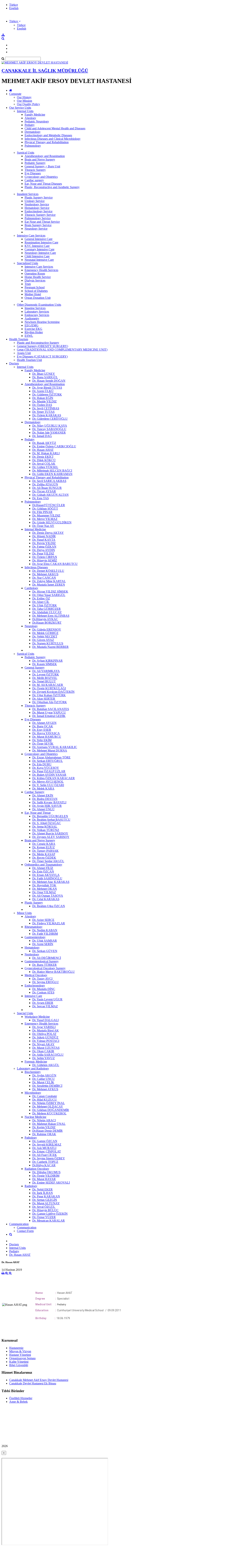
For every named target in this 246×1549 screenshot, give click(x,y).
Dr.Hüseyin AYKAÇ (45, 619)
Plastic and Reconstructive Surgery (38, 342)
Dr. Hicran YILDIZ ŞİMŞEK (50, 591)
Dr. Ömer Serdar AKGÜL (48, 861)
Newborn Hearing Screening (42, 322)
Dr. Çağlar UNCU (43, 1078)
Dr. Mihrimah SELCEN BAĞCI (52, 470)
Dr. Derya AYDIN (43, 550)
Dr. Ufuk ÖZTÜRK (44, 605)
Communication (19, 1224)
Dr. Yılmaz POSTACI (45, 1040)
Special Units (25, 1013)
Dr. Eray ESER (41, 729)
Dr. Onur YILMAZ (44, 892)
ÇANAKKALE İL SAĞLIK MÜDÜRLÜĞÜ (45, 70)
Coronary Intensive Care (39, 249)
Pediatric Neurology (37, 121)
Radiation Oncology (37, 1168)
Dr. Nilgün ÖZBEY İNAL (48, 1103)
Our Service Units (20, 107)
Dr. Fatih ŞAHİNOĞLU (47, 878)
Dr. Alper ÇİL (40, 602)
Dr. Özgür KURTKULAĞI (49, 688)
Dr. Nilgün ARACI (44, 1120)
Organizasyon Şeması (22, 1358)
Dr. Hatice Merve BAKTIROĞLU (53, 971)
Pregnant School (35, 287)
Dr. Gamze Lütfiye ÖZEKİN (50, 1213)
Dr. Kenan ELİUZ (43, 847)
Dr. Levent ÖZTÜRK (45, 674)
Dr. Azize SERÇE (43, 919)
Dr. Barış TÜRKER (44, 964)
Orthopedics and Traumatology (43, 864)
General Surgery (35, 667)
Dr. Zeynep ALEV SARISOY (50, 837)
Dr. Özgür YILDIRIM (45, 1175)
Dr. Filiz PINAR (42, 512)
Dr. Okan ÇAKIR (43, 1051)
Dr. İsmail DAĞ (42, 436)
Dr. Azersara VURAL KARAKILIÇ (54, 747)
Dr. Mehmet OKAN (44, 888)
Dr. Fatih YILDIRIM (45, 933)
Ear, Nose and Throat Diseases (43, 183)
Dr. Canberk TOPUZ (45, 1161)
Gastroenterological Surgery (42, 961)
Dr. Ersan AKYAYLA (46, 875)
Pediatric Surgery (35, 163)
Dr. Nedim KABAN (44, 930)
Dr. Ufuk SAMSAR (44, 940)
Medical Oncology (36, 975)
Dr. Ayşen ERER (42, 1002)
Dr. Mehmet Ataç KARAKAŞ (50, 881)
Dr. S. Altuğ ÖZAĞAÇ (46, 823)
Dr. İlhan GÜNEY (43, 373)
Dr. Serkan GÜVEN (44, 951)
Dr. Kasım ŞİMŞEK (44, 664)
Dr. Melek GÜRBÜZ (45, 633)
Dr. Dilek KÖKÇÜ (44, 460)
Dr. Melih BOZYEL (44, 678)
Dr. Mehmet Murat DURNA (49, 750)
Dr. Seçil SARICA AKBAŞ (49, 481)
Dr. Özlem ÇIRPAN (44, 557)
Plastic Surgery (34, 902)
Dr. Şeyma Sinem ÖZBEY (48, 1158)
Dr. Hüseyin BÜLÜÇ (45, 1210)
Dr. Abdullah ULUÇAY (47, 612)
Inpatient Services (27, 194)
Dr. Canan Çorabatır (44, 1096)
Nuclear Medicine (35, 1116)
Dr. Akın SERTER (43, 698)
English (13, 8)
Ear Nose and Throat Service (42, 221)
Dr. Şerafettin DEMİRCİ (47, 1085)
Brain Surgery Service (38, 225)
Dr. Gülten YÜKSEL (45, 467)
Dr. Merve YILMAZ (44, 519)
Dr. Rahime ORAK (44, 1134)
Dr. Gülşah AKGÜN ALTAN (50, 494)
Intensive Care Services (31, 235)
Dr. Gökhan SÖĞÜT (45, 508)
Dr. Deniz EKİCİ (42, 456)
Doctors (14, 363)
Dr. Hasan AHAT (43, 449)
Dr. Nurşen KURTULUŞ (47, 643)
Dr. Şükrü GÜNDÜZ (45, 1037)
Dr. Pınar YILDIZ (43, 553)
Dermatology (33, 131)
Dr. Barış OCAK (42, 726)
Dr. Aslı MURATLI (44, 1148)
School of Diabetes (36, 290)
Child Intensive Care (37, 256)
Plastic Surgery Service (39, 197)
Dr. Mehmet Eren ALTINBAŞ (50, 615)
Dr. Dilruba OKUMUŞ (46, 1172)
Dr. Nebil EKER (42, 1189)
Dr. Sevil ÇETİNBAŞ (45, 408)
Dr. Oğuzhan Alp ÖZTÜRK (49, 702)
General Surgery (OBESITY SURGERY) (42, 346)
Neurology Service (36, 228)
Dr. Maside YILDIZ (44, 401)
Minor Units (24, 913)
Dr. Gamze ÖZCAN (44, 1141)
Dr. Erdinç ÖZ (41, 598)
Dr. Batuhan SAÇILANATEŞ (50, 709)
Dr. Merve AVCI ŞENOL (48, 781)
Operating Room (35, 273)
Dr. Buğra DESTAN (44, 799)
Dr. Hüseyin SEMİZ (44, 560)
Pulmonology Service (38, 218)
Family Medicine (35, 114)
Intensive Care (33, 996)
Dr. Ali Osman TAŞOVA (47, 895)
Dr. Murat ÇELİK (43, 1082)
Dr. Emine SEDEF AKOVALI (51, 1182)
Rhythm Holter (34, 332)
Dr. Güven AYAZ (43, 640)
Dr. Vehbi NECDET (44, 636)
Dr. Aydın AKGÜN (44, 1075)
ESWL (29, 335)
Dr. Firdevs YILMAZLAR (48, 923)
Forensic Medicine (36, 1061)
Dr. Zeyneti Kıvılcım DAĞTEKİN (53, 691)
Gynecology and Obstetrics (41, 176)
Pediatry (30, 125)
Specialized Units (27, 263)
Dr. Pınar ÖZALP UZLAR (48, 771)
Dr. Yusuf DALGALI (45, 1020)
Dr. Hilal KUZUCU (44, 1099)
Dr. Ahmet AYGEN (44, 722)
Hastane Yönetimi (20, 1354)
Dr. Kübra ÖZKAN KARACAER (53, 778)
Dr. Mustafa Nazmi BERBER (50, 646)
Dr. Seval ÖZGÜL (43, 1206)
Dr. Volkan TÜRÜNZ (45, 830)
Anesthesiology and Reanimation (45, 156)
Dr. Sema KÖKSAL (44, 826)
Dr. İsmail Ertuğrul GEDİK (49, 716)
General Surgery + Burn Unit (42, 166)
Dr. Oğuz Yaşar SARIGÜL (48, 595)
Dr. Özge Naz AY (43, 525)
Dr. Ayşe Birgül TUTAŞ (47, 387)
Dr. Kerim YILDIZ (44, 1127)
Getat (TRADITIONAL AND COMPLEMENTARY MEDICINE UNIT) (62, 349)
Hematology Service (37, 207)
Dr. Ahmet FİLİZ (42, 868)
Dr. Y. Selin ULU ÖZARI (48, 785)
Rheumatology (33, 926)
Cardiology (31, 588)
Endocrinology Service (38, 211)
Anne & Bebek (18, 1401)
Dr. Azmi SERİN (42, 944)
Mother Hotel (33, 294)
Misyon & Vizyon (20, 1351)
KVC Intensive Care (37, 246)
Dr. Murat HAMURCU (46, 736)
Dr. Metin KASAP (43, 854)
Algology (30, 118)
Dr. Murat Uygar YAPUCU (49, 712)
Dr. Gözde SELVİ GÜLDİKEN (51, 522)
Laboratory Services (37, 311)
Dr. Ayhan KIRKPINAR (47, 660)
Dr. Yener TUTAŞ (43, 411)
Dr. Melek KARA (43, 788)
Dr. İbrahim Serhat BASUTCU (51, 819)
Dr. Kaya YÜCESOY (45, 767)
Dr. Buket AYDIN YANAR (49, 774)
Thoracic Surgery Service (40, 214)
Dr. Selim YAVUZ (43, 1058)
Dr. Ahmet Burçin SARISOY (50, 833)
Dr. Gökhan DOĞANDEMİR (50, 1110)
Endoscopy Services (37, 315)
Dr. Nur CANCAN (44, 577)
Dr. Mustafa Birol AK (45, 1030)
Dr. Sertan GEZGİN (44, 1199)
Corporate (15, 93)
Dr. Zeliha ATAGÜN (45, 484)
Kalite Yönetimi (18, 1361)
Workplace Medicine (37, 1016)
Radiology (31, 1186)
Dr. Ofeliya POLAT (44, 1034)
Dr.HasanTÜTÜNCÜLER (48, 505)
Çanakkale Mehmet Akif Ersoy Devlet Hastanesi (38, 1380)
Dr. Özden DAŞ (42, 404)
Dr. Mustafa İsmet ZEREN (48, 584)
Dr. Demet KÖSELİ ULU (48, 570)
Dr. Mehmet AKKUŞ (45, 574)
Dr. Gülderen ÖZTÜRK (47, 394)
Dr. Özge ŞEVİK (42, 743)
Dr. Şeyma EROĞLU (45, 982)
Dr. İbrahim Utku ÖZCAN (48, 906)
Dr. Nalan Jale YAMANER (49, 432)
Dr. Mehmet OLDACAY (47, 1106)
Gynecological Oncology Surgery (45, 968)
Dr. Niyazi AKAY (43, 1044)
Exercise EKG (33, 328)
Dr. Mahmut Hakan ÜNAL (49, 1123)
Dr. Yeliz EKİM (42, 740)
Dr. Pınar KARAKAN (46, 1196)
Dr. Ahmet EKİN (42, 795)
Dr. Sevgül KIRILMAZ (46, 1144)
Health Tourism (18, 339)
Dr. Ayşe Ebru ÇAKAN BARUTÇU (55, 563)
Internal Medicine (35, 529)
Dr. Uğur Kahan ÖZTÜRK (49, 695)
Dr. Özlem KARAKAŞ (46, 415)
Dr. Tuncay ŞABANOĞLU (49, 429)
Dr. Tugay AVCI (42, 978)
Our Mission (24, 100)
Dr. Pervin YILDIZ (44, 543)
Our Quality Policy (28, 104)
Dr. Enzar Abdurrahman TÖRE (51, 757)
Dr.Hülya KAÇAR (44, 1165)
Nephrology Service (37, 204)
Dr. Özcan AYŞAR (44, 491)
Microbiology (33, 1092)
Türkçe (13, 4)
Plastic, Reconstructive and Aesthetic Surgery (52, 187)
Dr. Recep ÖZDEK (44, 857)
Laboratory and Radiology (33, 1068)
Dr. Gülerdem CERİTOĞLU (50, 418)
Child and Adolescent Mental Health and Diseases (55, 128)
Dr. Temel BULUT (44, 681)
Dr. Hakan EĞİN (42, 398)
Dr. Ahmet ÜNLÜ (43, 809)
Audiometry (32, 318)
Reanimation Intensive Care (41, 242)
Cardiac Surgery (34, 792)
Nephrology (32, 954)
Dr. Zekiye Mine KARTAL (49, 581)
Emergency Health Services (41, 270)
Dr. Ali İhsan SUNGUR (47, 487)
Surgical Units (25, 152)
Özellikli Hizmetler (20, 1398)
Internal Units (25, 111)
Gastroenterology (35, 937)
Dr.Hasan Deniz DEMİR (47, 1130)
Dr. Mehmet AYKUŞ (45, 1089)
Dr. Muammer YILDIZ (46, 515)
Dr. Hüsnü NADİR (44, 536)
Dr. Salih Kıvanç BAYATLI (49, 802)
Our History (24, 97)
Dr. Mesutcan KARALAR (48, 1220)
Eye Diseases (33, 173)
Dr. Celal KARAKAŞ (45, 899)
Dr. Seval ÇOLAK (43, 463)
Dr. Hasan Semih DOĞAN (48, 380)
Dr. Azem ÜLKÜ (43, 391)
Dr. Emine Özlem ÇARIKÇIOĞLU (54, 446)
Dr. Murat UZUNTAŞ (46, 1047)
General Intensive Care (38, 239)
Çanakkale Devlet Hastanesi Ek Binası (32, 1383)
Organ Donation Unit (38, 297)
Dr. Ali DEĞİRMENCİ (46, 958)
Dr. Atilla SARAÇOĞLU (48, 1054)
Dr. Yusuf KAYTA (43, 539)
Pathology (31, 1137)
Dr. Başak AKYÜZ (44, 443)
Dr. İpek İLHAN (42, 1193)
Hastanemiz (16, 1347)
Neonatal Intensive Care (39, 259)
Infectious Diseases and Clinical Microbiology (53, 138)
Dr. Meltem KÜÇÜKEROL (49, 1113)
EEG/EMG (31, 325)
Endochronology (35, 985)
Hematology (32, 947)
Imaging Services (35, 308)
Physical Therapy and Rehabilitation (47, 142)
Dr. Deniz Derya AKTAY (48, 532)
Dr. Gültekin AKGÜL (45, 1065)
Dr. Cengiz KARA (43, 843)
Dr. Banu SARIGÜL (45, 377)
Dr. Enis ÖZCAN (43, 871)
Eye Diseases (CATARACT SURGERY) (42, 356)
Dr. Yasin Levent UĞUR (47, 999)
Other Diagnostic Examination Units (39, 304)
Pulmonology (33, 145)
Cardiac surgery (34, 180)
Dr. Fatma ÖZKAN (44, 546)
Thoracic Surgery (35, 169)
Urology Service (35, 201)
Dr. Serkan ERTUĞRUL (47, 760)
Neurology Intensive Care (40, 252)
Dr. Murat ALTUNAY (46, 1203)
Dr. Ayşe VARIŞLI (44, 1027)
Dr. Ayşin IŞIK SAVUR (47, 805)
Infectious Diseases (36, 567)
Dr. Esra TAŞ (40, 498)
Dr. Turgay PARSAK (45, 850)
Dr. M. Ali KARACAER (47, 684)
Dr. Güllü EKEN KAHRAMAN (52, 474)
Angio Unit (24, 353)
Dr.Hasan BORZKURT (47, 622)
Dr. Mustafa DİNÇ (43, 989)
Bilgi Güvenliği (18, 1365)
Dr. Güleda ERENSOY (46, 629)
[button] (15, 21)
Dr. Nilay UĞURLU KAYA (49, 425)
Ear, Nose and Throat (38, 812)
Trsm (28, 284)
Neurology (31, 626)
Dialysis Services (35, 280)
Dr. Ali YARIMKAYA (46, 671)
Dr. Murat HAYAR (44, 1179)
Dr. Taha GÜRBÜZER (46, 608)
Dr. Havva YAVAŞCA (46, 733)
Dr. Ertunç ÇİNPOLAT (46, 1151)
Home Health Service (38, 277)
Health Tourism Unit (29, 360)
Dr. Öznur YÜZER (44, 1217)
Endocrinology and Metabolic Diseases (48, 135)
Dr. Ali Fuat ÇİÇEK (44, 1155)
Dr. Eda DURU (42, 764)
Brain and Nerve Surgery (40, 159)
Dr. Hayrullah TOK (44, 885)
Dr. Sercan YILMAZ (45, 1006)
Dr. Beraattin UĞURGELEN (50, 816)
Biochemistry (33, 1072)
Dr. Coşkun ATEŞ (43, 992)
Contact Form (25, 1231)
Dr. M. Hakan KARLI (46, 453)
